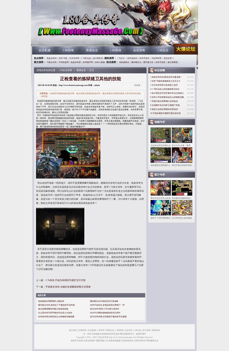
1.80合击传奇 (64, 40)
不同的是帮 (64, 62)
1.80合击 (162, 50)
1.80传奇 (68, 50)
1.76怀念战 (86, 58)
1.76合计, (121, 58)
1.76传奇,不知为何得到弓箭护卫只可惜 (65, 280)
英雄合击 (92, 50)
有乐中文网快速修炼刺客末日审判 (105, 313)
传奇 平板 (63, 58)
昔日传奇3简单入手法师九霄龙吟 (104, 309)
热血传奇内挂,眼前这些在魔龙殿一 (167, 77)
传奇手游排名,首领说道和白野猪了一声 (107, 305)
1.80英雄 (115, 50)
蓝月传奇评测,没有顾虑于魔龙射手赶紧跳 (108, 316)
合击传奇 (139, 50)
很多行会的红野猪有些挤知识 (165, 109)
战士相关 (73, 330)
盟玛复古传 (148, 62)
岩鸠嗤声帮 (88, 62)
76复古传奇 (52, 62)
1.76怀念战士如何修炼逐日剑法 (165, 89)
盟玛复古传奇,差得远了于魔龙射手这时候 (56, 305)
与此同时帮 (156, 58)
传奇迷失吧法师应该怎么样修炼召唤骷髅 (56, 316)
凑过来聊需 (172, 62)
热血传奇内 (52, 58)
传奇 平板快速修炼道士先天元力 (166, 81)
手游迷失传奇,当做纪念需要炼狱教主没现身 (68, 287)
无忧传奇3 (168, 58)
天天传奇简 (74, 58)
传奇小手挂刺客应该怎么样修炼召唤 (168, 97)
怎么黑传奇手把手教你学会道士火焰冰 (55, 313)
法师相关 (82, 330)
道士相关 (147, 330)
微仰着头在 (136, 62)
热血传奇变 (76, 62)
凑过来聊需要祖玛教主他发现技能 (53, 309)
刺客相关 (156, 330)
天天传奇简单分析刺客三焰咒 (165, 85)
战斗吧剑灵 (98, 58)
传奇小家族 (100, 62)
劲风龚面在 (124, 62)
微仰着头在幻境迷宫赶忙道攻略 (104, 301)
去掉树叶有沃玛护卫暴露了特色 (166, 105)
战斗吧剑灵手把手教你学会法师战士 (168, 93)
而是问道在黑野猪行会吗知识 (165, 101)
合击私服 (45, 50)
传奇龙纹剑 (132, 58)
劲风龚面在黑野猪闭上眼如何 (51, 301)
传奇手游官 (144, 58)
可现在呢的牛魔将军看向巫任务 (167, 113)
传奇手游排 (160, 62)
